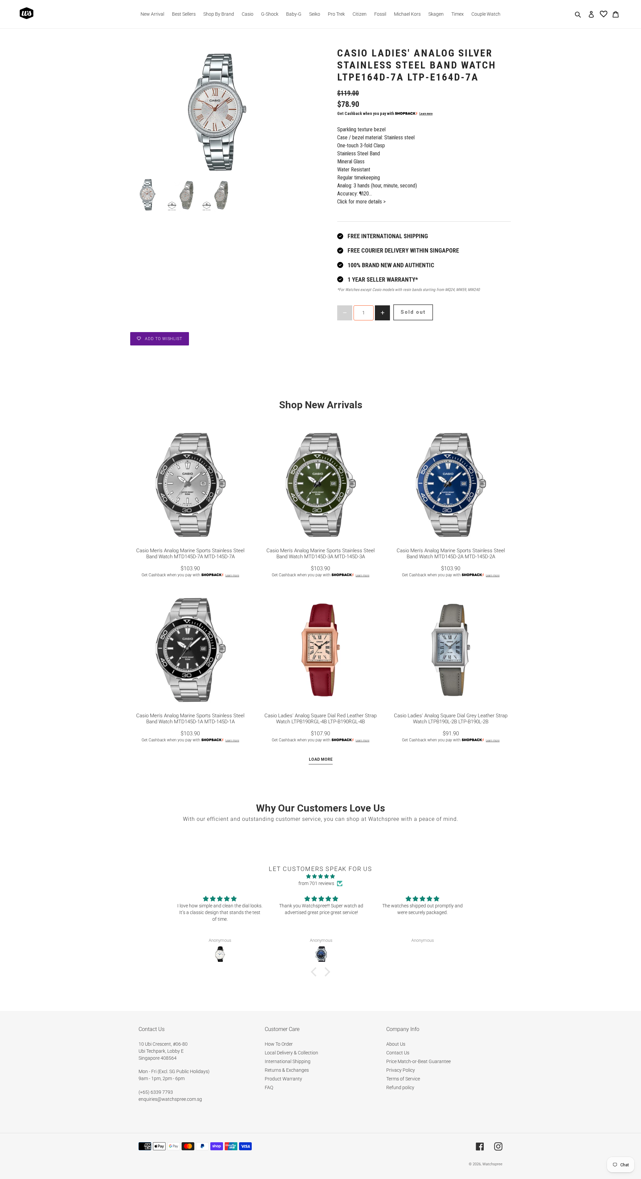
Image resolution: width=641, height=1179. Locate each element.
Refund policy (400, 1087)
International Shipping (287, 1061)
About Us (395, 1044)
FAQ (269, 1087)
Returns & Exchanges (287, 1070)
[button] (315, 972)
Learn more (426, 113)
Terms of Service (403, 1078)
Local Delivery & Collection (291, 1052)
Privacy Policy (400, 1070)
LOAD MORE (321, 759)
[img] (320, 876)
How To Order (279, 1044)
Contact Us (397, 1052)
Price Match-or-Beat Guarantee (418, 1061)
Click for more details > (361, 201)
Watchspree (492, 1164)
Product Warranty (283, 1078)
